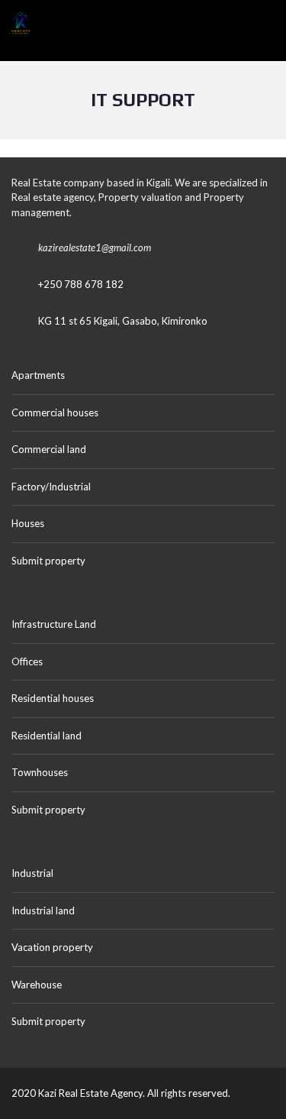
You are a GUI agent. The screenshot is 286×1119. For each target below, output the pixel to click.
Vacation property (52, 947)
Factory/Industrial (51, 486)
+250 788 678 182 (81, 284)
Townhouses (39, 772)
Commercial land (48, 449)
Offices (27, 661)
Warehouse (36, 984)
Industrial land (43, 910)
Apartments (38, 375)
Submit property (49, 561)
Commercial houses (54, 412)
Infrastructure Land (53, 624)
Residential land (46, 735)
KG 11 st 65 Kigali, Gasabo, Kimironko (122, 321)
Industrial (32, 873)
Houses (27, 523)
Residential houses (52, 698)
